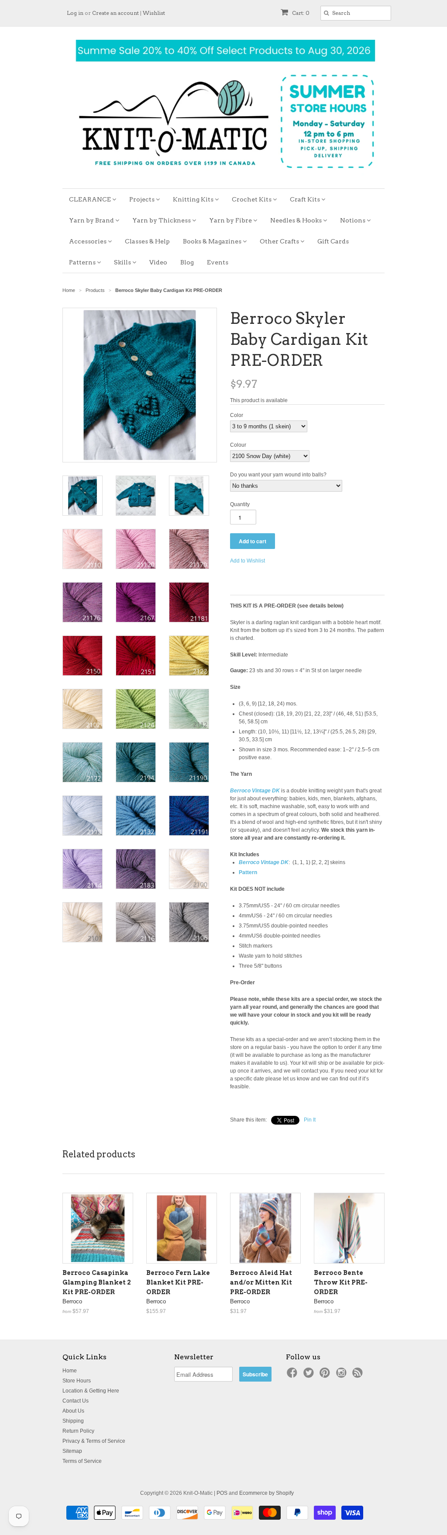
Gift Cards (333, 241)
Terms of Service (82, 1461)
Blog (187, 262)
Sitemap (72, 1451)
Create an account (115, 13)
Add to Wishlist (247, 561)
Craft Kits (305, 199)
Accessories (88, 241)
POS (222, 1493)
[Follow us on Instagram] (342, 1375)
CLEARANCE (90, 199)
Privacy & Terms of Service (93, 1441)
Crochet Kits (252, 199)
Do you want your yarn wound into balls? (278, 475)
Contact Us (75, 1401)
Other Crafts (280, 241)
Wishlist (154, 13)
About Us (73, 1411)
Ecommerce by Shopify (266, 1493)
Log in (75, 13)
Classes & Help (147, 241)
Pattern (248, 872)
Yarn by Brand (92, 220)
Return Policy (78, 1431)
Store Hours (76, 1381)
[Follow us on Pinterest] (326, 1375)
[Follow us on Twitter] (309, 1375)
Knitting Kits (194, 199)
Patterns (83, 262)
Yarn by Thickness (162, 220)
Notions (353, 220)
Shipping (73, 1421)
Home (69, 1371)
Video (158, 262)
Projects (142, 199)
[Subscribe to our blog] (358, 1375)
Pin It (310, 1120)
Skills (123, 262)
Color (236, 415)
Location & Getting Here (90, 1391)
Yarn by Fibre (231, 220)
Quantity (240, 504)
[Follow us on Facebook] (293, 1375)
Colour (238, 445)
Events (217, 262)
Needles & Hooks (296, 220)
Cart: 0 (300, 13)
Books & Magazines (213, 241)
